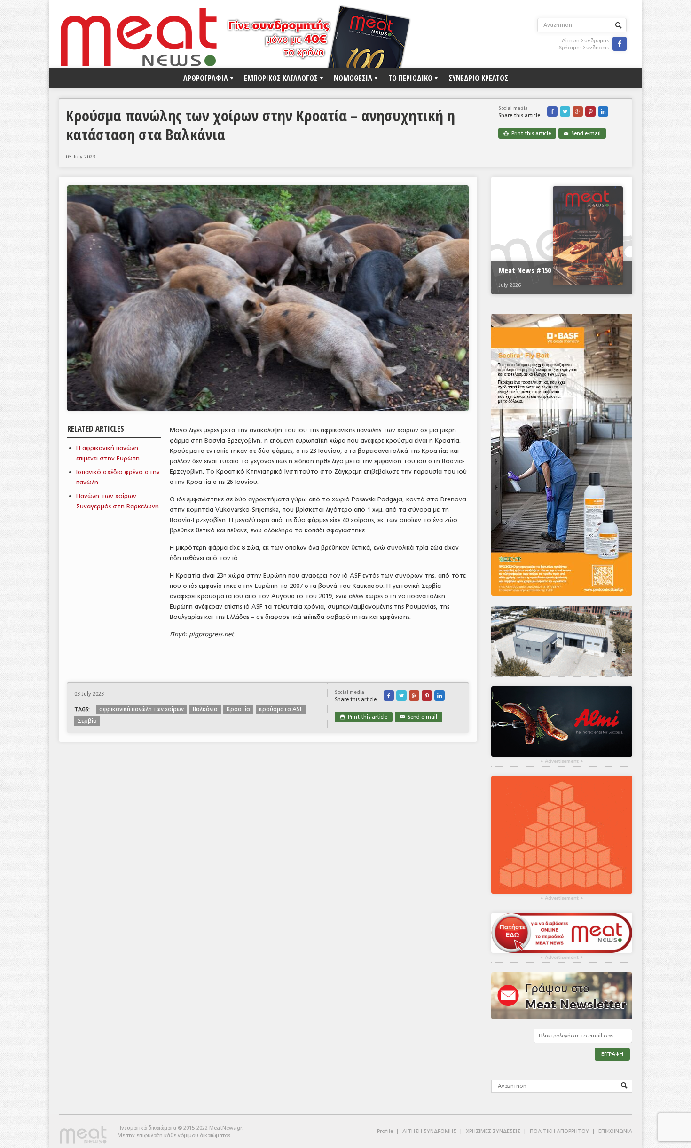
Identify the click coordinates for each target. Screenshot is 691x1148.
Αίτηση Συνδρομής (585, 41)
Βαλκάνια (205, 709)
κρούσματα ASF (281, 709)
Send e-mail (582, 133)
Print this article (527, 133)
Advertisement (562, 761)
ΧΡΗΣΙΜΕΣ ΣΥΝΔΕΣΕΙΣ (493, 1131)
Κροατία (238, 709)
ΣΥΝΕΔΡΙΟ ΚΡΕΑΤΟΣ (478, 78)
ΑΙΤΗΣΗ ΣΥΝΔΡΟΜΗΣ (429, 1131)
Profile (385, 1131)
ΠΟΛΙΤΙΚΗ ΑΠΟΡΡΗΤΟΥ (559, 1131)
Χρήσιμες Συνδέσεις (583, 48)
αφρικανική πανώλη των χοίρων (141, 709)
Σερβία (87, 721)
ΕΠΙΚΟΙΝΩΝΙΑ (615, 1131)
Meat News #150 (524, 270)
